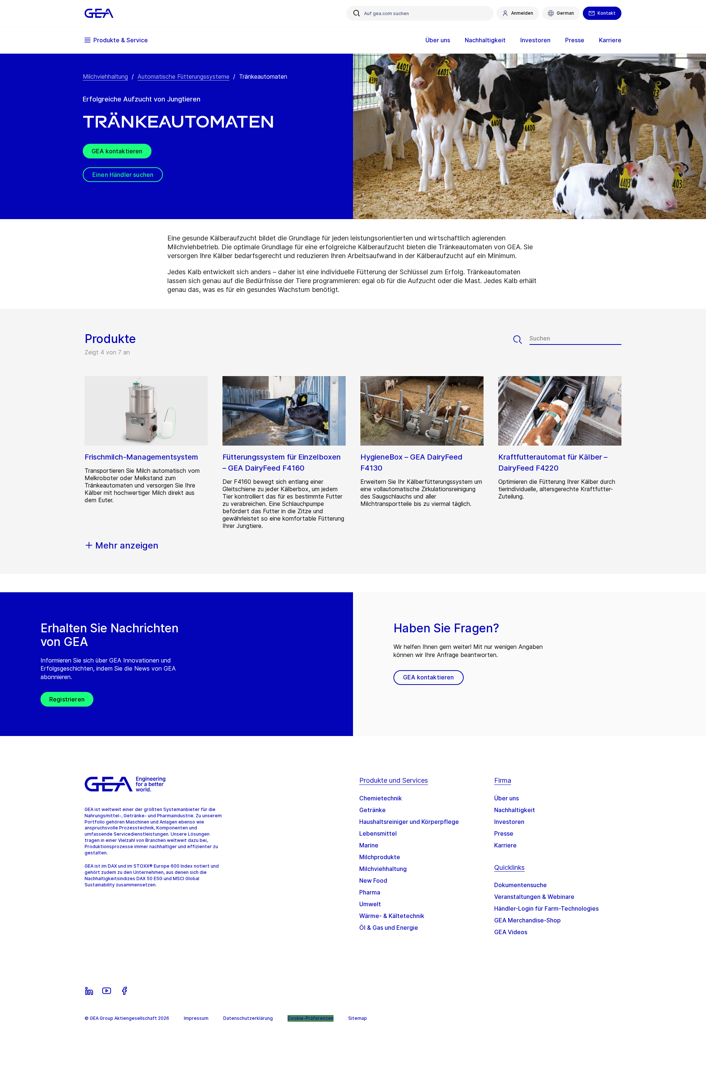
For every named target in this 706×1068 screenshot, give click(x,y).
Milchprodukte (379, 857)
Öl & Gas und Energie (388, 927)
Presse (503, 833)
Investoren (509, 821)
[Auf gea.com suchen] (356, 13)
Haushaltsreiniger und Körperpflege (409, 821)
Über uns (506, 798)
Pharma (369, 892)
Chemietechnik (380, 798)
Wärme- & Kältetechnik (391, 915)
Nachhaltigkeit (514, 810)
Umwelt (370, 904)
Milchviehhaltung (105, 76)
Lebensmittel (378, 833)
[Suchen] (521, 339)
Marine (368, 845)
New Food (373, 880)
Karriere (505, 845)
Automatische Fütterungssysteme (183, 76)
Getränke (372, 810)
